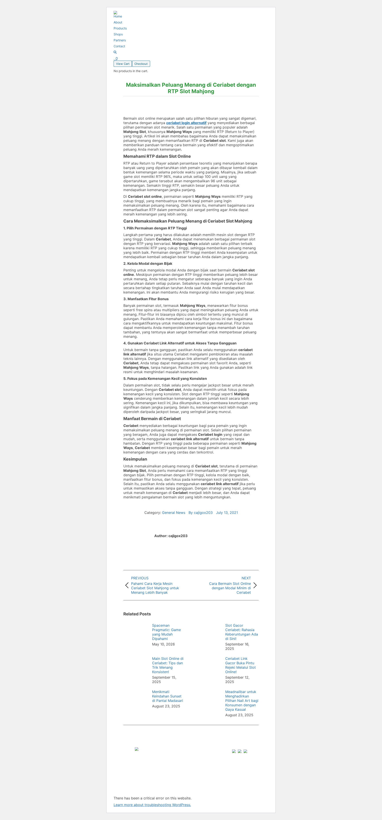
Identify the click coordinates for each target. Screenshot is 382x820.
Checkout (141, 63)
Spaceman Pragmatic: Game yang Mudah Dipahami (166, 632)
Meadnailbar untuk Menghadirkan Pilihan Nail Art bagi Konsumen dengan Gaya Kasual (241, 700)
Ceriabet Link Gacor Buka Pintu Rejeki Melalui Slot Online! (240, 665)
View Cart (123, 63)
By (201, 512)
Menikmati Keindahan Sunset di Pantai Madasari (167, 696)
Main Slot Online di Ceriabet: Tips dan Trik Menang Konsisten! (167, 665)
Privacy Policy (172, 761)
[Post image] (135, 633)
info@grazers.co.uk (214, 774)
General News (173, 512)
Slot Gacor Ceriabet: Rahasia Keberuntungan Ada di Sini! (241, 632)
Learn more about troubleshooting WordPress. (152, 805)
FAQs (164, 752)
